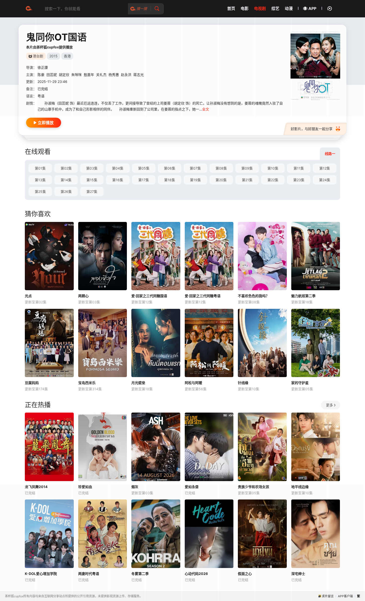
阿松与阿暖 (193, 383)
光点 (28, 296)
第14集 (66, 180)
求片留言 (328, 596)
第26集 (66, 191)
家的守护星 (300, 383)
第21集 (247, 180)
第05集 (143, 168)
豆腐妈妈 (32, 383)
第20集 (221, 180)
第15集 (91, 180)
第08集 (221, 168)
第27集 (91, 191)
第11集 (298, 168)
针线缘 (243, 383)
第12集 (324, 168)
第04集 (117, 168)
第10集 (272, 168)
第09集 (247, 168)
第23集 (298, 180)
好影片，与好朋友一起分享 (311, 129)
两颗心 (83, 296)
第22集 (272, 180)
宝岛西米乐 (87, 383)
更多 (329, 405)
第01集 (40, 168)
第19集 (195, 180)
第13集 (40, 180)
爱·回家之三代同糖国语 (149, 296)
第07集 (195, 168)
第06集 (169, 168)
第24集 (324, 180)
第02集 (66, 168)
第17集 (143, 180)
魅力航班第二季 (303, 296)
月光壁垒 (138, 383)
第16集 (117, 180)
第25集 (40, 191)
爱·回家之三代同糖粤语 (202, 296)
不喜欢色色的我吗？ (253, 296)
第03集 (92, 168)
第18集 (169, 180)
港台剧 (38, 56)
